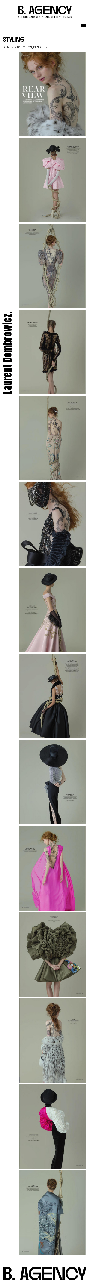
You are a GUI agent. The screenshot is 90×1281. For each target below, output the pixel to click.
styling (13, 40)
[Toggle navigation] (83, 24)
